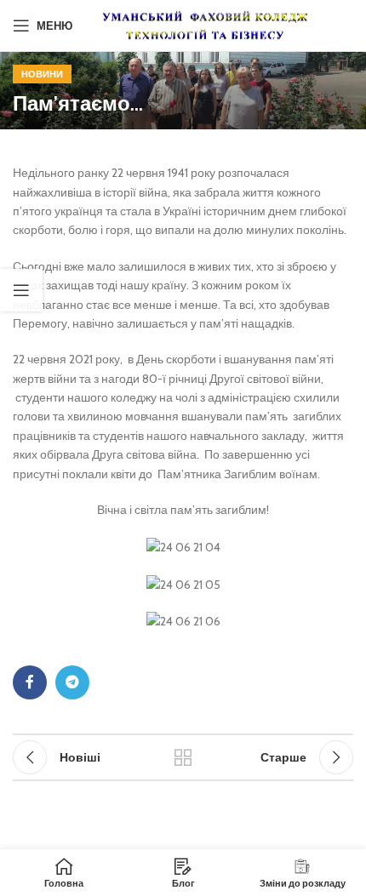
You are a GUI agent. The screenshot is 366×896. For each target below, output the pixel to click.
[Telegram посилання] (72, 682)
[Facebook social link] (30, 682)
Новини (42, 74)
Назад (183, 757)
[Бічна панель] (21, 290)
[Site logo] (205, 23)
